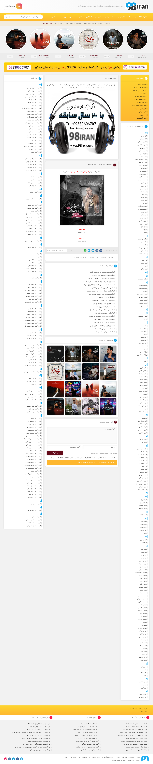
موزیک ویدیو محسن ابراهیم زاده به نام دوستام (36, 738)
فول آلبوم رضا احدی (35, 260)
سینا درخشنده (142, 406)
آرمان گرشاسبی (142, 145)
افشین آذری (143, 177)
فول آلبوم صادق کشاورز (34, 336)
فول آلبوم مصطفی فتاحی (33, 474)
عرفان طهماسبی (142, 449)
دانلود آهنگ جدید (140, 17)
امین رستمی (143, 221)
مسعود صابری (143, 616)
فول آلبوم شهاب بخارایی (33, 315)
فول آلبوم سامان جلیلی (33, 285)
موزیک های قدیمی (139, 99)
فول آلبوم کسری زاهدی (34, 391)
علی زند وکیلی (142, 455)
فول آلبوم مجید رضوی (34, 430)
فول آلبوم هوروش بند (34, 510)
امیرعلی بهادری (142, 209)
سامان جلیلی (143, 371)
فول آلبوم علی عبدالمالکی (33, 357)
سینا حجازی (143, 403)
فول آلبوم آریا (36, 106)
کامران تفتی (143, 522)
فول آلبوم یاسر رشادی (34, 523)
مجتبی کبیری (143, 561)
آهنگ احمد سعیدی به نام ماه (105, 329)
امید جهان (144, 186)
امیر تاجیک (143, 195)
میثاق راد (144, 654)
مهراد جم (144, 652)
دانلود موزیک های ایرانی (119, 760)
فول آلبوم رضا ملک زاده (33, 269)
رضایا (145, 349)
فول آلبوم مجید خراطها (34, 427)
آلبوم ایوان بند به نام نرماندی (90, 750)
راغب (145, 326)
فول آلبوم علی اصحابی (34, 348)
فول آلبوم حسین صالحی (33, 220)
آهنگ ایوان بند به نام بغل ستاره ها (103, 275)
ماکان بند (144, 549)
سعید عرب (143, 380)
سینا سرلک (143, 409)
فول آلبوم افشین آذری (34, 117)
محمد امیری (143, 590)
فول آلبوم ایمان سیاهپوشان (32, 146)
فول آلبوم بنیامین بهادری (33, 162)
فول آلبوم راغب (36, 257)
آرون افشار (143, 154)
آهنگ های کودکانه (139, 91)
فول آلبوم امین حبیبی (34, 135)
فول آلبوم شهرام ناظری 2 (33, 326)
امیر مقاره (144, 200)
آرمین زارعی (143, 148)
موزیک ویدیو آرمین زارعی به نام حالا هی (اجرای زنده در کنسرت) (31, 733)
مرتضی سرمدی (142, 611)
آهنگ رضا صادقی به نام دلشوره (104, 319)
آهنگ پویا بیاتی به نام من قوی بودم (102, 326)
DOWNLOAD (82, 232)
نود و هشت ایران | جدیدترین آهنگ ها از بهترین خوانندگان (137, 6)
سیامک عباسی (142, 400)
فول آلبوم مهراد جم (35, 495)
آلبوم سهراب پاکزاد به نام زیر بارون (88, 738)
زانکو (145, 361)
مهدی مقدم (143, 640)
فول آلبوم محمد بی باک (33, 454)
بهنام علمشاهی (142, 254)
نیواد (145, 676)
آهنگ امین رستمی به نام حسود (104, 322)
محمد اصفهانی (142, 587)
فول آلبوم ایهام (36, 152)
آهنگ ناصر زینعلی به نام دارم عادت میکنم (101, 291)
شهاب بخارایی (142, 421)
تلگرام (89, 250)
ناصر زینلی (144, 667)
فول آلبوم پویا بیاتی (35, 186)
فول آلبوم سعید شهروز (33, 293)
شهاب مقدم (143, 427)
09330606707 (48, 23)
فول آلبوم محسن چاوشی (33, 442)
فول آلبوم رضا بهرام (35, 263)
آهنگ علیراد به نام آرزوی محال (105, 307)
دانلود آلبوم (142, 84)
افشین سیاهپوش (141, 180)
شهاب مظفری (142, 424)
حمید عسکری (143, 303)
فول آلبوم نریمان (35, 504)
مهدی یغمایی (143, 646)
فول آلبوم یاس (36, 517)
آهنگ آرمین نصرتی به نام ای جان (104, 304)
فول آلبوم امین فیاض (34, 138)
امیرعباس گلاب (142, 206)
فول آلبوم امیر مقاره (34, 129)
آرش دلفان (143, 139)
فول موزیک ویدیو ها (139, 109)
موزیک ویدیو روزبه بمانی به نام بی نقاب (38, 730)
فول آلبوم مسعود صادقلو (33, 468)
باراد (146, 245)
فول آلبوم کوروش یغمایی (33, 394)
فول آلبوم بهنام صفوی (34, 168)
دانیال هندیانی (142, 316)
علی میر (144, 466)
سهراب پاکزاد (143, 391)
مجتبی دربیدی (142, 558)
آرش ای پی (143, 136)
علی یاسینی (143, 472)
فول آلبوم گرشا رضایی (34, 406)
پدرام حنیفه (143, 266)
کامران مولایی (143, 527)
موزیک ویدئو (141, 118)
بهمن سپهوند (143, 248)
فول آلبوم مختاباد (35, 451)
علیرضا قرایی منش (141, 484)
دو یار (145, 319)
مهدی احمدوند (142, 628)
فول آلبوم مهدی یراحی (34, 489)
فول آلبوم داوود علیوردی (33, 248)
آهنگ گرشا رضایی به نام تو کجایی (103, 297)
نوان (145, 670)
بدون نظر (76, 258)
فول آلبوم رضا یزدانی (34, 272)
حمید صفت (143, 300)
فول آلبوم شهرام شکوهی (33, 320)
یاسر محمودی (143, 694)
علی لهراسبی (143, 460)
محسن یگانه (143, 584)
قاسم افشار (143, 515)
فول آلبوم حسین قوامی (33, 223)
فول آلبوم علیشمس (35, 363)
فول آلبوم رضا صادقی (34, 266)
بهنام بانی (144, 251)
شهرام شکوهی (142, 430)
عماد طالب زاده (142, 490)
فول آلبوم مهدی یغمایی (33, 492)
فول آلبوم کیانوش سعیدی (32, 400)
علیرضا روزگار (143, 478)
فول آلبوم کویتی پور (34, 397)
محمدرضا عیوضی (142, 599)
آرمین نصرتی (143, 151)
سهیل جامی (143, 397)
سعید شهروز (143, 377)
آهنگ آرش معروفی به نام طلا (105, 313)
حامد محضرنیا (143, 286)
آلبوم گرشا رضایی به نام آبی (90, 744)
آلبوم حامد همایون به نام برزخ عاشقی (87, 747)
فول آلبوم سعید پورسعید (33, 290)
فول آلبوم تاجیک (35, 192)
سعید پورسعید (142, 374)
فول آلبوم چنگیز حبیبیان (33, 199)
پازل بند (144, 260)
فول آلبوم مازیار (36, 419)
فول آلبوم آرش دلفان (34, 91)
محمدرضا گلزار (143, 602)
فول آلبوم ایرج (36, 141)
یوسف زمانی (143, 697)
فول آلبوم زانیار (36, 278)
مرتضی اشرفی (142, 605)
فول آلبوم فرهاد (36, 384)
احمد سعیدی (143, 165)
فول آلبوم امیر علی (35, 126)
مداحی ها (142, 115)
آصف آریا (144, 157)
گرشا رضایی (143, 540)
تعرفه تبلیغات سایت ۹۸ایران (138, 709)
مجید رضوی (143, 567)
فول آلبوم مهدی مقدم (34, 486)
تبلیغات (79, 17)
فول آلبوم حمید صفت (34, 229)
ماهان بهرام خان (142, 555)
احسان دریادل (143, 162)
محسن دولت (143, 578)
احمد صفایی (143, 171)
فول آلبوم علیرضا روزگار (34, 360)
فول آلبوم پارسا (36, 177)
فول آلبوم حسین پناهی (33, 217)
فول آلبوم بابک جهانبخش (33, 159)
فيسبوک (100, 250)
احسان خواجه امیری (141, 160)
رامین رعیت (143, 331)
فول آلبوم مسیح (36, 471)
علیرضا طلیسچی (142, 481)
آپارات (5, 758)
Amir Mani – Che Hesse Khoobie (100, 165)
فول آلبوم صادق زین (34, 333)
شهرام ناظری (143, 433)
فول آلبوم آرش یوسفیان (33, 94)
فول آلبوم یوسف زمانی (34, 526)
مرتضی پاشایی (142, 608)
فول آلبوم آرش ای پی (34, 88)
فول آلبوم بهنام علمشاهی (33, 170)
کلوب (85, 250)
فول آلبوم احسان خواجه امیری (31, 108)
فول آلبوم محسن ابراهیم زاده (32, 439)
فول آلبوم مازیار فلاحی (34, 421)
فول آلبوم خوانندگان (93, 17)
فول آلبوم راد (37, 254)
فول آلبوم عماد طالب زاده (33, 366)
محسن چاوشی (142, 576)
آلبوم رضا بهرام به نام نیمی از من (89, 724)
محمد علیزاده (143, 593)
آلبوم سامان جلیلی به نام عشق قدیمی (87, 727)
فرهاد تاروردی (143, 506)
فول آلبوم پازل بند (35, 180)
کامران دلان (143, 525)
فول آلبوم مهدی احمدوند (33, 480)
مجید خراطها (143, 564)
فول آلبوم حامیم (36, 211)
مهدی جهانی (143, 631)
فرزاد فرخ (144, 500)
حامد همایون (143, 289)
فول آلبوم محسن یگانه (34, 448)
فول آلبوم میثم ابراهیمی (33, 497)
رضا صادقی (143, 340)
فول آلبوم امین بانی (35, 132)
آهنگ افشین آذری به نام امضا (105, 332)
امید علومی (143, 189)
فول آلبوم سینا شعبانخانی (33, 302)
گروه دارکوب (143, 543)
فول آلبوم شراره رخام (34, 312)
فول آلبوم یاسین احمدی (33, 520)
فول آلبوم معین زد (35, 477)
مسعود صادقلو (142, 619)
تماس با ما (52, 17)
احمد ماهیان (143, 174)
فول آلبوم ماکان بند (35, 424)
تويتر (93, 250)
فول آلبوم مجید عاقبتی (33, 433)
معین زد (144, 625)
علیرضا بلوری (143, 475)
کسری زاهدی (143, 530)
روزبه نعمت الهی (142, 355)
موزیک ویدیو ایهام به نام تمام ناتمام (39, 741)
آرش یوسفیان (142, 142)
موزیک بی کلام (66, 17)
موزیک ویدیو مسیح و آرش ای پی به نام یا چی (36, 744)
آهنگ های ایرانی (124, 17)
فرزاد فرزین (143, 503)
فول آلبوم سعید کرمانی (33, 296)
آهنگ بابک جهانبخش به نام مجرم (103, 300)
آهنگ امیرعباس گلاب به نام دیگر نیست (101, 278)
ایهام (145, 233)
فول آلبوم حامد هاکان (34, 205)
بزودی (143, 94)
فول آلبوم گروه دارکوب (34, 412)
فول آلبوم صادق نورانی (34, 339)
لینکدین (96, 250)
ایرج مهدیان (143, 224)
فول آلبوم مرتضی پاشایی (33, 465)
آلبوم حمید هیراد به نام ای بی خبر (88, 733)
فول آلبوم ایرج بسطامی (34, 143)
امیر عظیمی (143, 198)
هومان (145, 685)
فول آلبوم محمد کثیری (34, 459)
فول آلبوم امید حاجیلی (34, 120)
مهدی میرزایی (142, 643)
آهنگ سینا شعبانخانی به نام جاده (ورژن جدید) (99, 285)
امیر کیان (144, 212)
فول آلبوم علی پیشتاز (34, 351)
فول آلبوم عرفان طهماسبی (33, 345)
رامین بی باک (143, 329)
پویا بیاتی (144, 269)
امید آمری (144, 183)
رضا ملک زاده (143, 343)
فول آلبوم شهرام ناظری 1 (33, 323)
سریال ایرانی (141, 102)
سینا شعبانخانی (142, 412)
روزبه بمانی (143, 352)
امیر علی (144, 203)
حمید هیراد (143, 306)
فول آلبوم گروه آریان (34, 409)
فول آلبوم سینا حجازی (34, 299)
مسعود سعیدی (142, 614)
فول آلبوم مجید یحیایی (33, 436)
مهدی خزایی (143, 634)
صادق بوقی (143, 439)
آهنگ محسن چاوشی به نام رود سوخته (102, 294)
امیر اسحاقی (143, 192)
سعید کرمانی (143, 382)
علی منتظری (143, 463)
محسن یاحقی (143, 581)
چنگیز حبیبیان (142, 279)
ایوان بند (144, 230)
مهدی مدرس (143, 637)
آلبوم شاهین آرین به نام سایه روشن (87, 741)
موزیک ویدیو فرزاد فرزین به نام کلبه (39, 724)
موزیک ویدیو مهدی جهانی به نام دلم (39, 750)
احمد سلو (144, 168)
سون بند (144, 388)
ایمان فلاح (144, 227)
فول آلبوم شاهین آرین (34, 309)
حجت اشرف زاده (142, 294)
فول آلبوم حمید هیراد (34, 235)
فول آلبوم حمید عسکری (33, 232)
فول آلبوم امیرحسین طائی (33, 123)
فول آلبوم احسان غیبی (34, 114)
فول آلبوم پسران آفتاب (34, 183)
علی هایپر (144, 469)
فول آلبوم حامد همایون (34, 208)
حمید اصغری (143, 297)
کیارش (145, 533)
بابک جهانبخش (142, 239)
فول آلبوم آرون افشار (34, 103)
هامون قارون (143, 682)
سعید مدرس (143, 385)
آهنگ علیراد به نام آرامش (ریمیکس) (102, 310)
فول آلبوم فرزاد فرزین (34, 381)
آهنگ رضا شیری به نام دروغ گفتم (103, 288)
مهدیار (145, 649)
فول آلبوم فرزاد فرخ (35, 379)
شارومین (144, 418)
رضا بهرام (144, 337)
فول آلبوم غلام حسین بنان (32, 372)
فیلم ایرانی (142, 112)
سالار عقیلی (143, 368)
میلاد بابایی (143, 660)
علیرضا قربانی (143, 487)
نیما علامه (144, 673)
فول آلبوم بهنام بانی (34, 165)
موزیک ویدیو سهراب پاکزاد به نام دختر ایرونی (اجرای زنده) (33, 747)
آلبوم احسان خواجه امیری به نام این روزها (86, 730)
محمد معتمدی (142, 596)
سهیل (145, 394)
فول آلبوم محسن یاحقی (33, 445)
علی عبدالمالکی (142, 458)
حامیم (145, 291)
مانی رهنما (144, 552)
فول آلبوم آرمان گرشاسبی (33, 97)
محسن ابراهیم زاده (141, 573)
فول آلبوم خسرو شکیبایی (33, 241)
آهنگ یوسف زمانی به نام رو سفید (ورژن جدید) (99, 282)
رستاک (145, 334)
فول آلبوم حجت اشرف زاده (32, 214)
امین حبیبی (143, 218)
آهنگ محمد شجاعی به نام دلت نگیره (102, 272)
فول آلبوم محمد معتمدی (33, 462)
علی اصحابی (143, 452)
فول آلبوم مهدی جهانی (34, 483)
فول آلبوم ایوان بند (35, 149)
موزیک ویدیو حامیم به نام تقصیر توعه (39, 735)
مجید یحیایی (143, 570)
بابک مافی (144, 242)
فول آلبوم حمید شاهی (34, 226)
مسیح (145, 622)
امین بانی (144, 215)
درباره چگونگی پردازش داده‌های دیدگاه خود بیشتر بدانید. (66, 458)
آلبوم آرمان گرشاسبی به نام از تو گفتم (87, 735)
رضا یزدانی (144, 346)
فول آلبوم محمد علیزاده (33, 457)
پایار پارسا (144, 263)
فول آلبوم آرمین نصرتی (33, 100)
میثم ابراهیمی (142, 657)
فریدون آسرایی (142, 509)
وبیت (129, 760)
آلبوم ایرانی (109, 17)
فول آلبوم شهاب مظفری (33, 317)
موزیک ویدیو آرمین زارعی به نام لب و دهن (37, 727)
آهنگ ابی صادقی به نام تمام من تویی (102, 316)
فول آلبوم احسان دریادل (33, 111)
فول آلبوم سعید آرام (34, 288)
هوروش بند (143, 688)
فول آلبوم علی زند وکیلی (33, 354)
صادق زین (144, 442)
